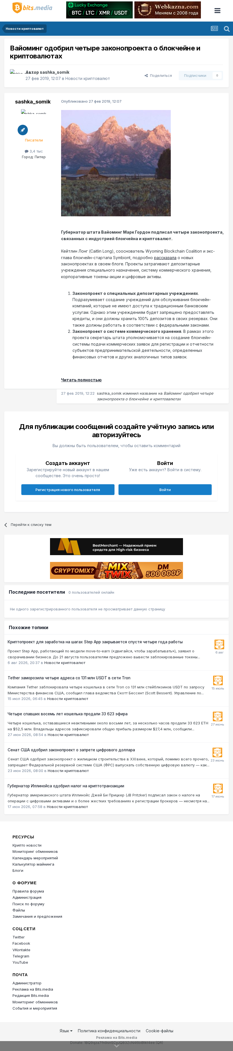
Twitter (19, 937)
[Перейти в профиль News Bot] (219, 644)
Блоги (18, 870)
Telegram (21, 956)
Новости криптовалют (87, 78)
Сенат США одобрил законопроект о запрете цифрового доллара (71, 750)
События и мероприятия (35, 1008)
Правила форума (28, 891)
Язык (65, 1030)
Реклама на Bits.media (33, 989)
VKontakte (21, 950)
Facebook (21, 943)
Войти (165, 489)
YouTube (20, 962)
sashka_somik (54, 72)
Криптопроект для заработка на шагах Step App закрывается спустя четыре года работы (95, 642)
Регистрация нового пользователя (68, 489)
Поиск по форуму (28, 904)
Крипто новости (27, 845)
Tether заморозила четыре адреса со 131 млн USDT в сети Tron (69, 678)
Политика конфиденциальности (109, 1030)
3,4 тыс (35, 151)
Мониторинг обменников (35, 851)
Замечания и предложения (37, 916)
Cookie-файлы (159, 1030)
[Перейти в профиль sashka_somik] (16, 75)
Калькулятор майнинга (33, 864)
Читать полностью (81, 379)
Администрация (27, 897)
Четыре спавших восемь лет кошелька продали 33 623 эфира (68, 714)
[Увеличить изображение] (116, 162)
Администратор (27, 983)
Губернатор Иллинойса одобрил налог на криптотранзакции (66, 786)
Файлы (19, 910)
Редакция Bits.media (31, 995)
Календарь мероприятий (35, 858)
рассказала (165, 257)
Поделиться (160, 75)
